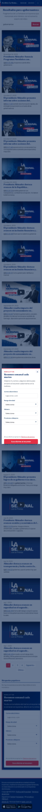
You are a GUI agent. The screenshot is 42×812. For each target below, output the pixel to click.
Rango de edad (9, 400)
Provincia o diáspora (11, 418)
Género (7, 409)
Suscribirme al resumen (21, 441)
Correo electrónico (11, 391)
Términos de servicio (28, 437)
